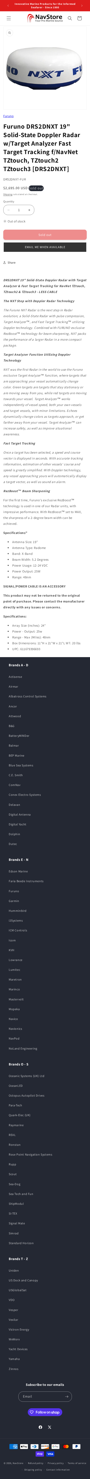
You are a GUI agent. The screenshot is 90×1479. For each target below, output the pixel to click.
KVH (11, 950)
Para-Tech (15, 1105)
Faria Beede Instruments (26, 881)
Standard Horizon (21, 1243)
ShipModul (16, 1204)
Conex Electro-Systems (25, 795)
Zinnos (14, 1369)
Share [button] (12, 262)
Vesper (13, 1310)
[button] (9, 18)
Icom (12, 940)
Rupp (12, 1164)
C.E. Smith (16, 775)
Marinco (14, 989)
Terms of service (77, 1463)
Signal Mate (17, 1223)
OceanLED (16, 1086)
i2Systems (16, 920)
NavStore (18, 1462)
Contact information (58, 1469)
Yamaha (14, 1359)
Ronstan (15, 1145)
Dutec (13, 844)
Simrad (14, 1233)
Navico (13, 1019)
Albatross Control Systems (28, 696)
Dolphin (14, 834)
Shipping (7, 194)
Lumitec (14, 970)
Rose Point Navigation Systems (30, 1154)
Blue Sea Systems (21, 765)
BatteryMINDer (19, 736)
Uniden (14, 1270)
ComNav (15, 785)
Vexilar (13, 1320)
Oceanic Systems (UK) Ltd (26, 1076)
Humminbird (18, 911)
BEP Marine (16, 755)
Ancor (13, 706)
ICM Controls (18, 930)
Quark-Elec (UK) (20, 1115)
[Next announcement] (82, 5)
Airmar (13, 686)
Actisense (15, 677)
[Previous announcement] (8, 5)
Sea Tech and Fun (21, 1194)
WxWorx (14, 1339)
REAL (12, 1135)
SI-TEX (13, 1213)
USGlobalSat (18, 1290)
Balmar (14, 745)
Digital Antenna (20, 814)
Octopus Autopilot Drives (26, 1095)
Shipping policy (33, 1469)
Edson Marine (18, 871)
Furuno (8, 116)
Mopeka (14, 1009)
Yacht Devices (18, 1349)
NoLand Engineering (23, 1048)
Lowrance (15, 960)
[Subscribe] (67, 1397)
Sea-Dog (14, 1184)
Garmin (14, 901)
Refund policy (35, 1463)
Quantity (8, 201)
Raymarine (16, 1125)
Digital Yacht (17, 824)
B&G (12, 726)
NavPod (14, 1038)
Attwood (15, 716)
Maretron (15, 979)
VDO (12, 1300)
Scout (13, 1174)
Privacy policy (56, 1463)
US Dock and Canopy (23, 1280)
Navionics (15, 1029)
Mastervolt (16, 999)
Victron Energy (19, 1329)
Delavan (14, 805)
